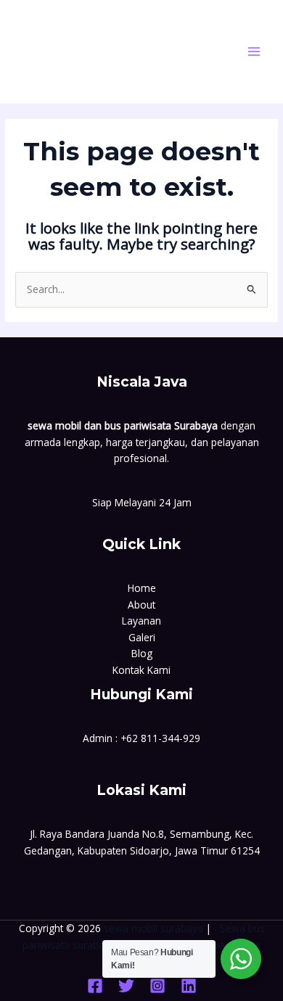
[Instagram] (157, 986)
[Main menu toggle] (254, 52)
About (141, 604)
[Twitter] (126, 986)
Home (142, 588)
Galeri (141, 637)
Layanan (141, 620)
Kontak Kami (141, 670)
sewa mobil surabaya (153, 928)
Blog (141, 653)
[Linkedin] (189, 986)
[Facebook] (95, 986)
